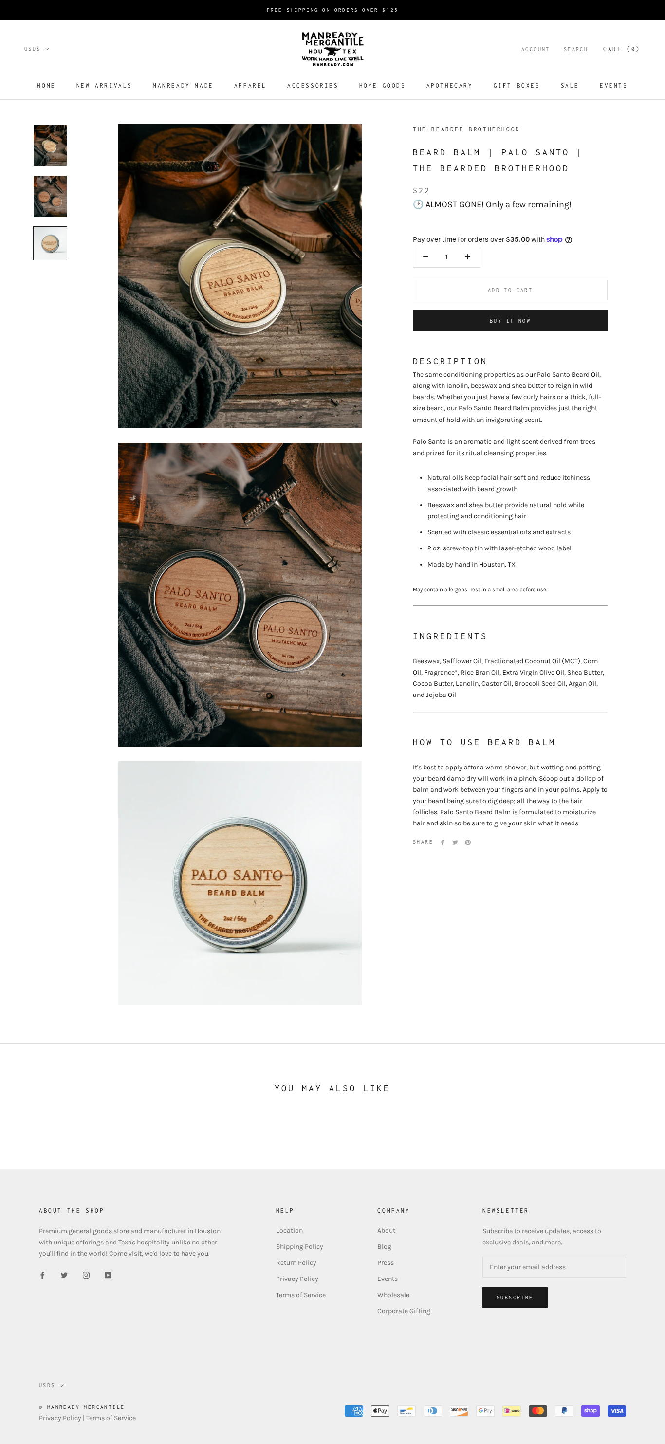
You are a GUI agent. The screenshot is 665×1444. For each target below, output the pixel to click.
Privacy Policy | (62, 1418)
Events (614, 85)
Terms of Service (301, 1295)
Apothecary (449, 85)
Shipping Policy (299, 1247)
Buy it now (510, 321)
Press (385, 1263)
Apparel (250, 85)
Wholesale (393, 1295)
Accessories (313, 85)
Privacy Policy (297, 1279)
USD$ (32, 49)
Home (46, 85)
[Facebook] (442, 842)
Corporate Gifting (403, 1311)
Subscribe (515, 1297)
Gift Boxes (517, 85)
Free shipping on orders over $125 (333, 10)
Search (576, 49)
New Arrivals (104, 85)
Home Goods (382, 85)
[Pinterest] (468, 842)
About (386, 1230)
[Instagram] (86, 1274)
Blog (384, 1247)
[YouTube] (108, 1274)
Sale (570, 85)
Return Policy (296, 1263)
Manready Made (183, 85)
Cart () (622, 49)
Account (535, 49)
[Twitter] (455, 842)
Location (289, 1230)
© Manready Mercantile (82, 1407)
